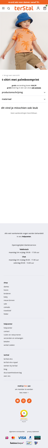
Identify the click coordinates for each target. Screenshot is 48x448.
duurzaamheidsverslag (13, 372)
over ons (7, 376)
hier (25, 386)
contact (6, 331)
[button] (8, 8)
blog (5, 369)
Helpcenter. (26, 236)
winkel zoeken (9, 345)
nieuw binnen (9, 300)
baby (6, 297)
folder (6, 314)
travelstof (7, 310)
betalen (7, 341)
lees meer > (24, 392)
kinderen (7, 293)
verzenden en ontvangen (13, 338)
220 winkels (36, 88)
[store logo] (24, 8)
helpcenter (8, 328)
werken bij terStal (10, 366)
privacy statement (33, 431)
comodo (7, 307)
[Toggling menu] (3, 8)
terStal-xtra (8, 359)
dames (6, 287)
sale (5, 304)
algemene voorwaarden (17, 431)
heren (6, 290)
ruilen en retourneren (12, 335)
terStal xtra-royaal (11, 362)
